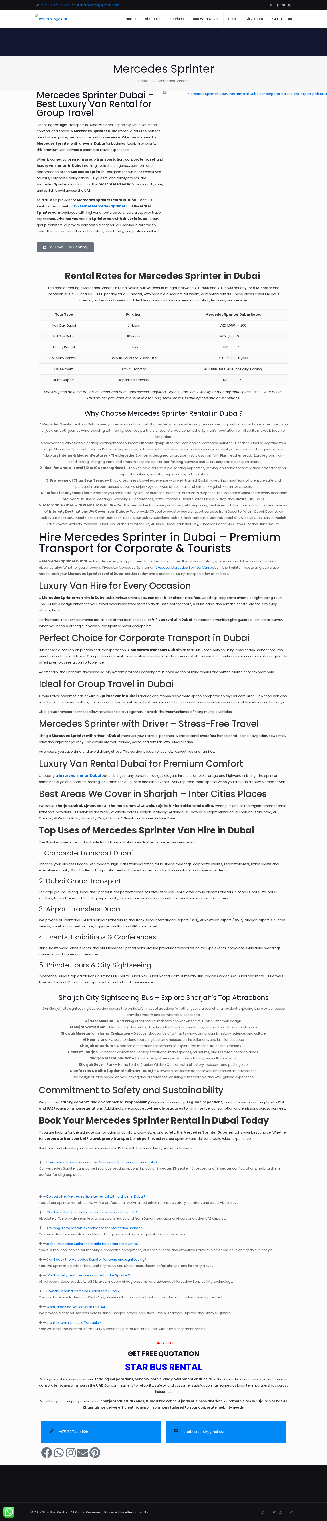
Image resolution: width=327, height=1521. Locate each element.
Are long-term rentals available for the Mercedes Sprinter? (94, 1228)
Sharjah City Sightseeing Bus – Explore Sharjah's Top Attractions (164, 997)
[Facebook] (277, 5)
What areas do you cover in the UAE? (76, 1306)
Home (143, 80)
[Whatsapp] (58, 1452)
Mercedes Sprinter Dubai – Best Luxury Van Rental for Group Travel (95, 104)
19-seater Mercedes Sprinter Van (181, 567)
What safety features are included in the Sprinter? (88, 1275)
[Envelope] (82, 1452)
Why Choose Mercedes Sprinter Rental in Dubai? (163, 413)
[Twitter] (283, 5)
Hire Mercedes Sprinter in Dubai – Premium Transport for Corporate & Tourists (160, 542)
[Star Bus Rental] (51, 19)
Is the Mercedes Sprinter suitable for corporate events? (92, 1243)
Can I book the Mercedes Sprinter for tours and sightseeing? (96, 1259)
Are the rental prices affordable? (73, 1322)
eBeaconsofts (136, 1512)
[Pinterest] (94, 1452)
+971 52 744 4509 (54, 5)
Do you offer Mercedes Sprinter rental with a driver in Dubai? (95, 1196)
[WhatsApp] (271, 5)
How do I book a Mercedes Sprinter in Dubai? (82, 1291)
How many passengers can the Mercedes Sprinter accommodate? (101, 1162)
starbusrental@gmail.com (97, 5)
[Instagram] (289, 5)
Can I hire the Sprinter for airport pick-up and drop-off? (92, 1212)
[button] (163, 1162)
